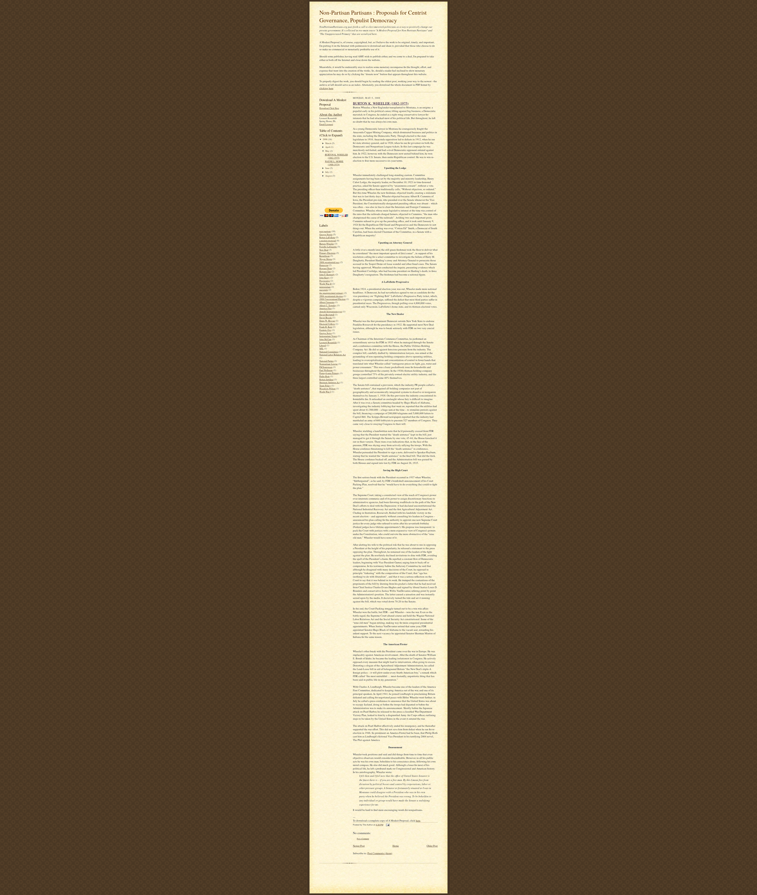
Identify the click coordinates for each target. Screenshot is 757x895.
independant (325, 286)
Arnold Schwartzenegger (330, 311)
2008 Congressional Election (332, 299)
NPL (321, 348)
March (328, 143)
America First (325, 308)
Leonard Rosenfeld (328, 342)
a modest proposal (327, 240)
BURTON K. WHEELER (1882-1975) (336, 156)
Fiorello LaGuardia (328, 246)
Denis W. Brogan (327, 320)
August (328, 175)
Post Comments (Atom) (379, 853)
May (327, 150)
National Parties (326, 360)
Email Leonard (326, 124)
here (418, 820)
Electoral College (327, 323)
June (327, 168)
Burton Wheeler (326, 243)
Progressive (324, 280)
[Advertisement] (331, 192)
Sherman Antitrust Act (329, 382)
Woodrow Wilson (327, 388)
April (328, 146)
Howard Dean (325, 268)
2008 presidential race (329, 262)
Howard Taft (325, 271)
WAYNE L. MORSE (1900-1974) (334, 163)
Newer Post (359, 846)
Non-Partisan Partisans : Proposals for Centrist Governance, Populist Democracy (373, 16)
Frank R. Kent (325, 326)
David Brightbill (326, 314)
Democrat (323, 265)
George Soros (325, 333)
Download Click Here (329, 108)
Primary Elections (327, 252)
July (327, 171)
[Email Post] (387, 825)
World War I (325, 391)
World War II (325, 283)
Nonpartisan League (328, 363)
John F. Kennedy (327, 274)
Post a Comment (363, 838)
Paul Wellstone (326, 370)
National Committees (328, 351)
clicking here (326, 88)
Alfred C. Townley (327, 305)
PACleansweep (325, 367)
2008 (325, 139)
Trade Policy (325, 385)
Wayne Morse (325, 259)
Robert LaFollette (327, 237)
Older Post (432, 846)
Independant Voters (328, 336)
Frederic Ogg (325, 329)
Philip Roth (324, 376)
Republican (324, 255)
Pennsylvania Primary (329, 373)
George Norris (325, 234)
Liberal (322, 345)
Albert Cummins (326, 302)
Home (395, 846)
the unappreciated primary (331, 292)
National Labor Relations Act (332, 354)
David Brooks (325, 317)
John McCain (325, 339)
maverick (323, 289)
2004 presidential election (331, 296)
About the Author (330, 114)
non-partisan (325, 231)
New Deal (323, 249)
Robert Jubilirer (326, 379)
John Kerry (324, 277)
